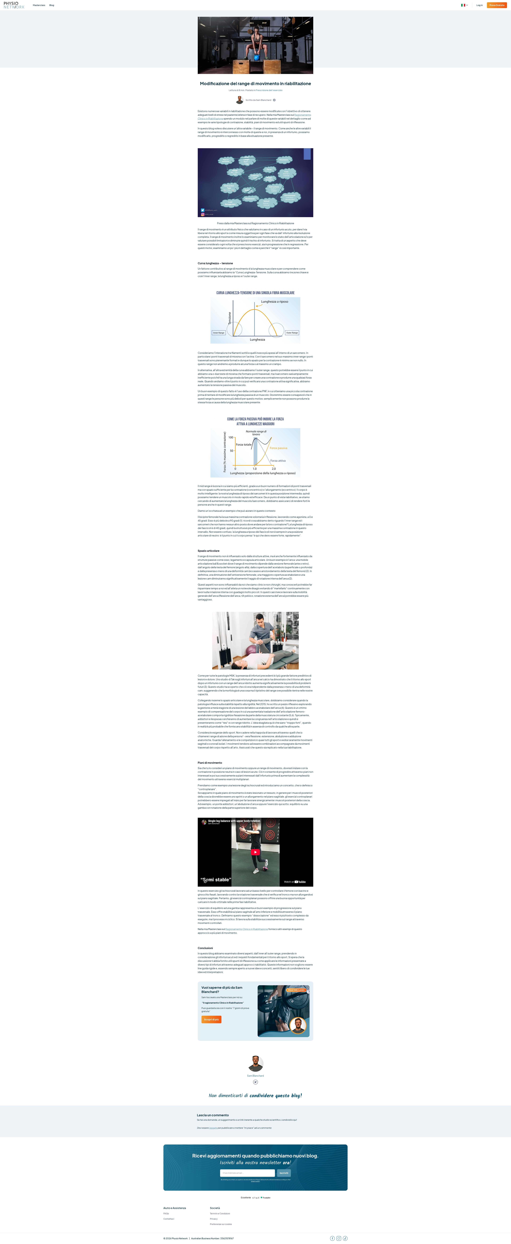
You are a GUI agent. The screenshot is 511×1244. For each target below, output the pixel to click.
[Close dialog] (299, 593)
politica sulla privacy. (254, 642)
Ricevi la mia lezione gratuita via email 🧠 (239, 633)
